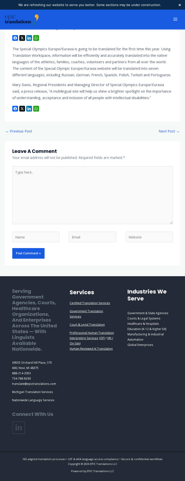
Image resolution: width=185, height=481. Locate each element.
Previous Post (18, 131)
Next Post (169, 131)
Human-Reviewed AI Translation (91, 348)
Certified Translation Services (90, 303)
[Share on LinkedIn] (29, 38)
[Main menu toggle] (175, 19)
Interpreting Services (84, 338)
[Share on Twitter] (22, 38)
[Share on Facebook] (15, 38)
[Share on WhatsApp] (36, 38)
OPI (102, 338)
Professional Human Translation (92, 333)
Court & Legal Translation (87, 324)
